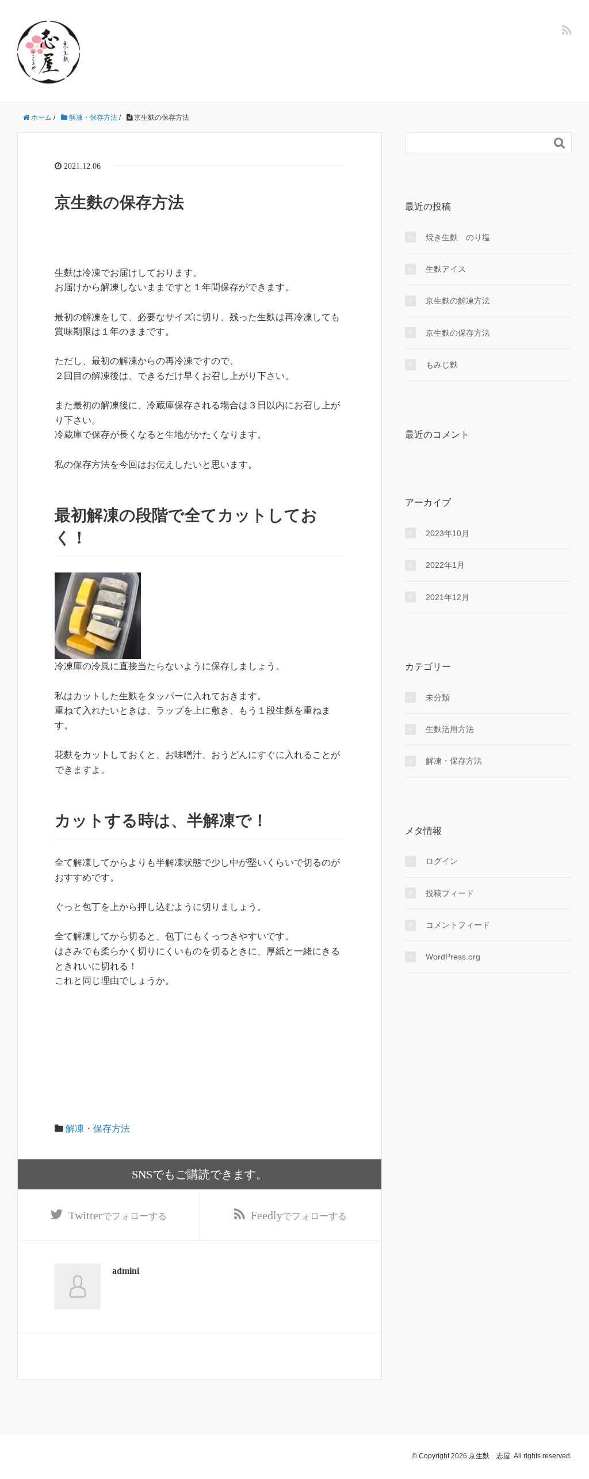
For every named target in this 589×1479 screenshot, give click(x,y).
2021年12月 (447, 597)
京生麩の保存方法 (458, 332)
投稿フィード (450, 893)
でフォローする (117, 1215)
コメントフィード (458, 925)
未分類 (438, 697)
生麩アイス (446, 269)
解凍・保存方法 (98, 1128)
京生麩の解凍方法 (458, 300)
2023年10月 (447, 533)
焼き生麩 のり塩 (458, 237)
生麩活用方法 (450, 729)
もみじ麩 (442, 364)
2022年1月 (445, 565)
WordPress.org (453, 956)
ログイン (442, 861)
